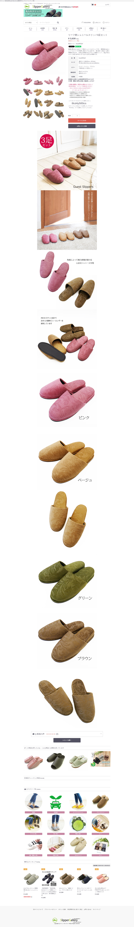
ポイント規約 (62, 909)
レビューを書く (67, 740)
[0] (92, 4)
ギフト (67, 29)
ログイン (107, 22)
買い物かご (103, 29)
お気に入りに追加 (82, 126)
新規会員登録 (87, 22)
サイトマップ (96, 909)
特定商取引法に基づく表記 (74, 909)
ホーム (30, 29)
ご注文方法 (79, 29)
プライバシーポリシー (51, 909)
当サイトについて (38, 909)
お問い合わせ (87, 909)
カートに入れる (82, 120)
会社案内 (42, 29)
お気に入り (98, 22)
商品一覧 (55, 29)
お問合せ (91, 29)
